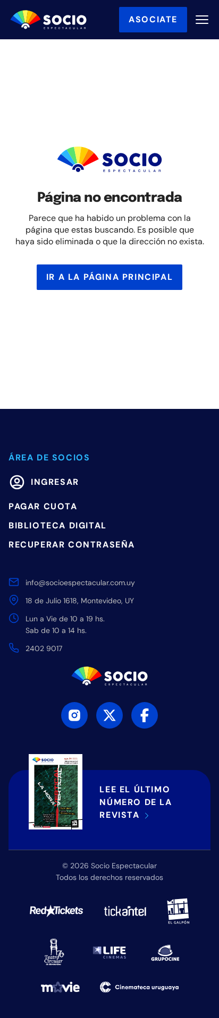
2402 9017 (44, 648)
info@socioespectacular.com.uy (80, 582)
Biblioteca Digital (58, 525)
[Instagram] (74, 715)
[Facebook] (144, 715)
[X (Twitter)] (109, 715)
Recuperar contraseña (72, 544)
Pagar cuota (43, 506)
